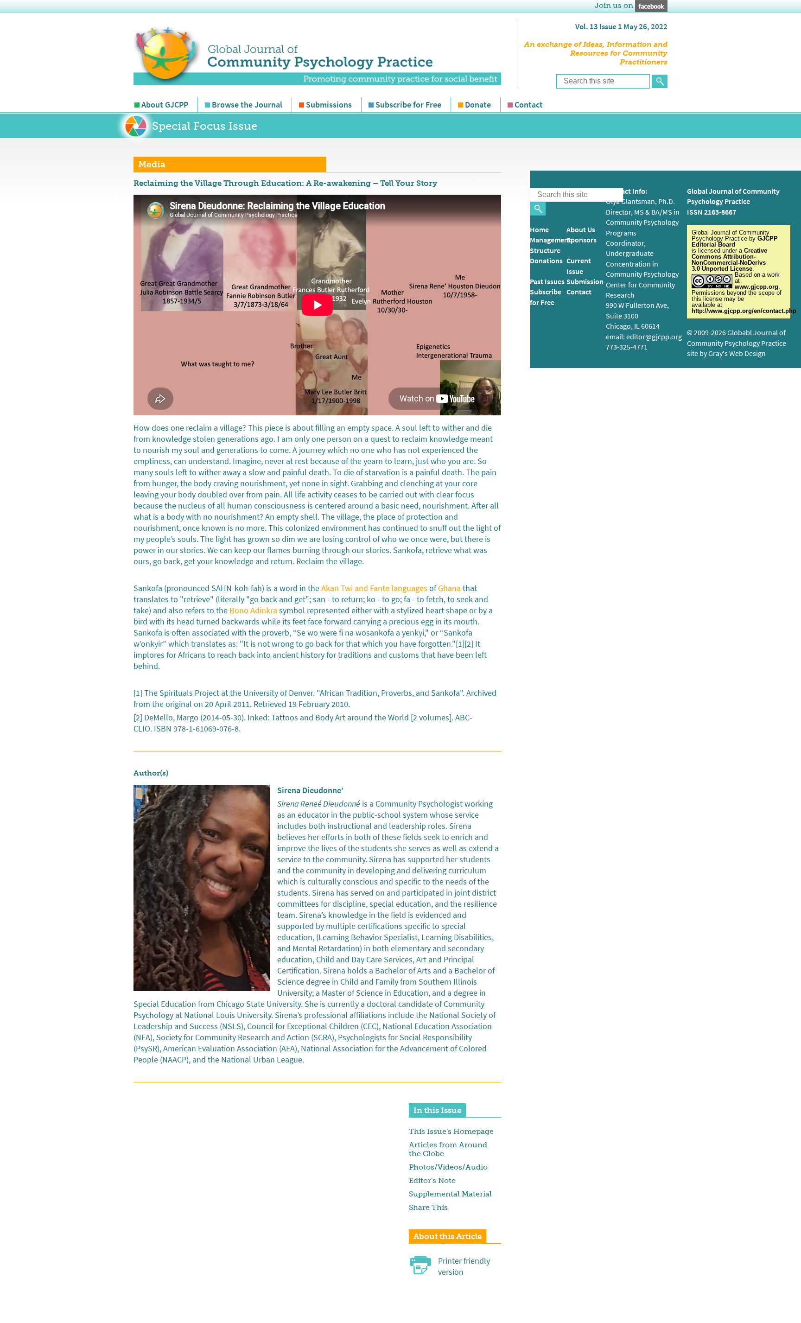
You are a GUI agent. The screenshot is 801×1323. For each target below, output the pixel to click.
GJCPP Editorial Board (735, 241)
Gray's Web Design (737, 353)
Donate (478, 104)
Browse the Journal (247, 104)
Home (539, 230)
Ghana (449, 588)
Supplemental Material (450, 1193)
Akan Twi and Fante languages (375, 588)
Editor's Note (432, 1180)
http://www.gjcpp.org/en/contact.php (744, 310)
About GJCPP (164, 104)
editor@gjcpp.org (654, 337)
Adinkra (263, 610)
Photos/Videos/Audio (448, 1167)
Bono (238, 610)
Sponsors (581, 240)
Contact (529, 104)
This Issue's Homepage (451, 1131)
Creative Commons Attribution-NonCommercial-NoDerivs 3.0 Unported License (729, 259)
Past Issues (547, 281)
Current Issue (578, 266)
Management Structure (550, 245)
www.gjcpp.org (756, 286)
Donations (546, 261)
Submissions (329, 104)
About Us (580, 230)
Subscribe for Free (408, 104)
